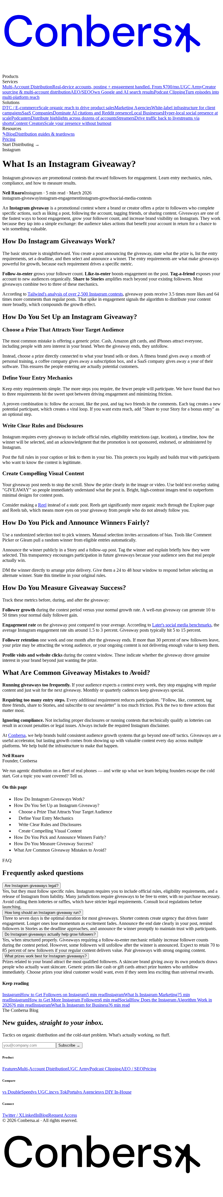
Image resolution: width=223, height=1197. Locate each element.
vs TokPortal (66, 1091)
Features (10, 1068)
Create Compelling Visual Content (50, 830)
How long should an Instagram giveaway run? (43, 912)
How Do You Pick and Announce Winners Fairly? (60, 837)
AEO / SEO (132, 1068)
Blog (43, 1115)
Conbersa (17, 735)
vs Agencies (89, 1091)
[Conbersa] (111, 71)
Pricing (8, 139)
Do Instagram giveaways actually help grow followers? (50, 934)
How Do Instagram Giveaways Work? (49, 799)
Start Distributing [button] (20, 144)
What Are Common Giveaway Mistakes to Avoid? (60, 850)
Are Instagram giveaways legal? (31, 885)
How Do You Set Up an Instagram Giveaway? (56, 805)
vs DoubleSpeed (17, 1091)
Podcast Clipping (105, 1068)
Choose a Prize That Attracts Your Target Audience (65, 811)
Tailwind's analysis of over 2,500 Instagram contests (75, 293)
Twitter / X (12, 1115)
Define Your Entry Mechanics (46, 818)
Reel (42, 504)
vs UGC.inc (44, 1091)
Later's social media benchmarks (181, 624)
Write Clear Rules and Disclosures (50, 824)
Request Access (62, 1115)
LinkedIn (30, 1115)
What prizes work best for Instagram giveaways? (46, 956)
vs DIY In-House (116, 1091)
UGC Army (78, 1068)
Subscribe (69, 1045)
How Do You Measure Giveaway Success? (53, 843)
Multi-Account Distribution (43, 1068)
